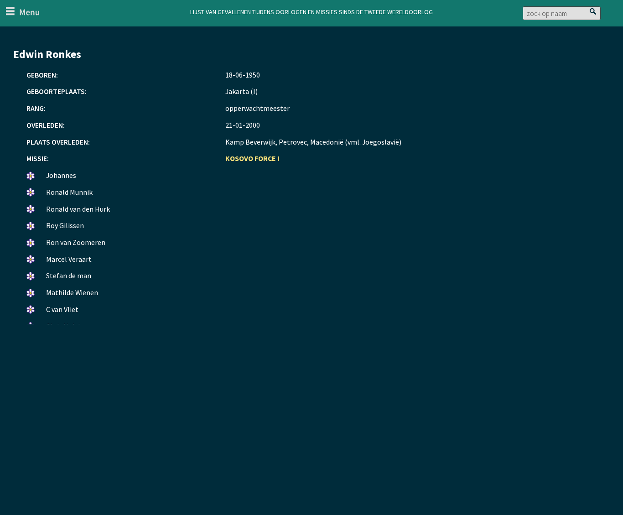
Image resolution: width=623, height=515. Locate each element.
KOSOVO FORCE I (252, 158)
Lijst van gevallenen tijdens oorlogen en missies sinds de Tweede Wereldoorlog (311, 11)
